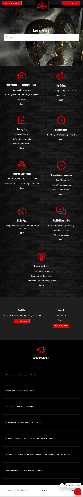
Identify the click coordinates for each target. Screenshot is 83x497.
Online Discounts (61, 180)
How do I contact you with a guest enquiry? (23, 470)
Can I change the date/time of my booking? (23, 422)
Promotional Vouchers (61, 185)
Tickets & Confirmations (22, 144)
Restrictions (61, 95)
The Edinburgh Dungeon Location (22, 179)
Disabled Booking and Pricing (61, 225)
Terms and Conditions (69, 490)
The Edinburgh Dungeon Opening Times (61, 135)
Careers (61, 320)
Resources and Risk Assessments (41, 281)
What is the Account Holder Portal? (20, 391)
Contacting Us (61, 315)
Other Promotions (61, 190)
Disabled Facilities (61, 230)
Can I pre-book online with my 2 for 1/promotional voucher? (30, 438)
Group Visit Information (41, 276)
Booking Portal (21, 134)
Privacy (44, 490)
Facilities (22, 99)
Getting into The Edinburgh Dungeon (21, 95)
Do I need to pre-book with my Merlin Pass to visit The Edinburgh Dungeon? (37, 454)
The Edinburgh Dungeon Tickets (61, 90)
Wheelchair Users (61, 235)
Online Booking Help (22, 139)
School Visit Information (41, 271)
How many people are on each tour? (20, 375)
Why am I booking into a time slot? (19, 406)
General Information (22, 90)
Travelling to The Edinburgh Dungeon (22, 183)
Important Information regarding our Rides (21, 315)
